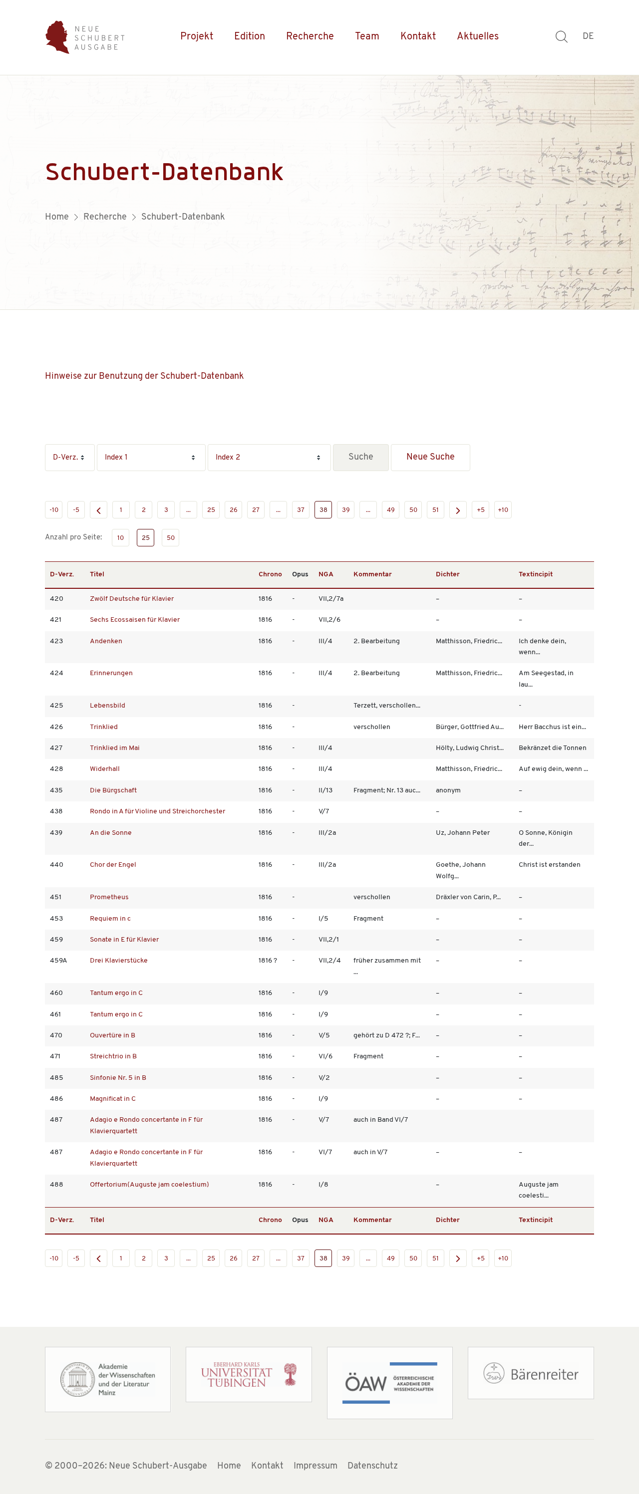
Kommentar (372, 574)
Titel (97, 574)
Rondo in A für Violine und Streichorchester (157, 811)
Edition (249, 37)
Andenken (106, 641)
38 (323, 510)
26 (234, 510)
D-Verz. (62, 574)
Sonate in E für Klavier (124, 940)
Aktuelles (478, 37)
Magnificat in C (113, 1099)
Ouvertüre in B (112, 1035)
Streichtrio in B (113, 1056)
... (188, 510)
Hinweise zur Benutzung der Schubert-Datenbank (144, 376)
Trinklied (104, 727)
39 (346, 510)
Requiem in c (110, 919)
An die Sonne (111, 833)
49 (391, 510)
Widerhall (105, 769)
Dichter (448, 574)
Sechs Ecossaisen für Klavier (135, 620)
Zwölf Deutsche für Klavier (132, 599)
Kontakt (418, 37)
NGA (326, 574)
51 (435, 510)
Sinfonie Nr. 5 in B (118, 1078)
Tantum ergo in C (116, 993)
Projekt (196, 37)
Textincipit (536, 574)
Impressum (315, 1466)
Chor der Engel (113, 865)
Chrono (270, 574)
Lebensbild (107, 706)
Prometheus (109, 897)
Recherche (310, 37)
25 (211, 510)
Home (229, 1466)
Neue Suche (430, 457)
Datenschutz (372, 1466)
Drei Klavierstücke (119, 961)
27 (256, 510)
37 (301, 510)
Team (367, 37)
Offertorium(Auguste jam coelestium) (149, 1185)
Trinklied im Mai (115, 748)
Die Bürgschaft (113, 790)
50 (413, 510)
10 (120, 538)
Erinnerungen (111, 673)
